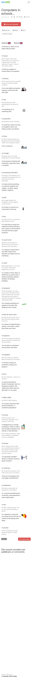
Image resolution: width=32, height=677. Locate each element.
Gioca (23, 30)
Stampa (16, 30)
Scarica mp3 (6, 30)
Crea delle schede (24, 539)
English (4, 539)
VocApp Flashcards (6, 674)
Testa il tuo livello (7, 33)
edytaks (28, 17)
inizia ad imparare (11, 24)
